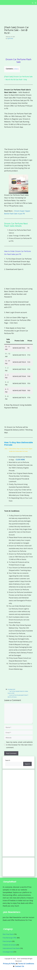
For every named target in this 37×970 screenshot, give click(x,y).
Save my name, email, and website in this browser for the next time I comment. (19, 745)
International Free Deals (11, 948)
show (16, 69)
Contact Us (19, 966)
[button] (32, 3)
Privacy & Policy (9, 963)
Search (7, 760)
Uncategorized (11, 689)
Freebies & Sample (9, 945)
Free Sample (7, 941)
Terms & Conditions (26, 963)
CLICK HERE (20, 460)
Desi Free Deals (8, 934)
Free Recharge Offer (10, 938)
